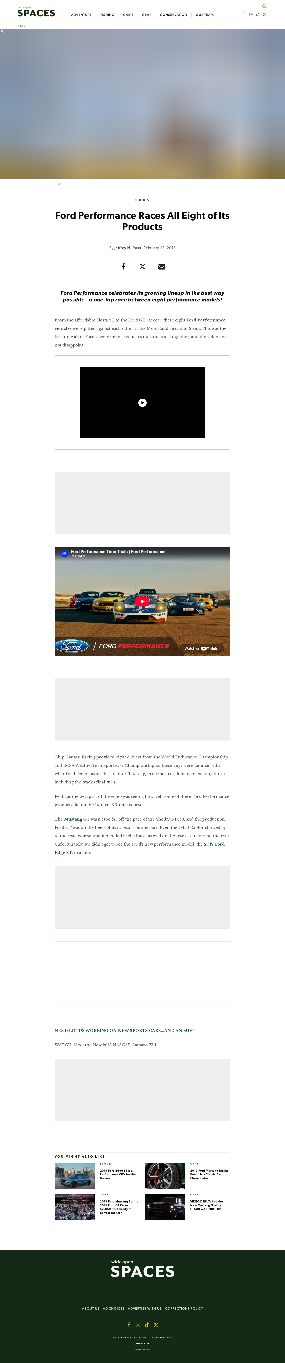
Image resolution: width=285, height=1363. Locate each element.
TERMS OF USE (142, 1344)
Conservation (173, 15)
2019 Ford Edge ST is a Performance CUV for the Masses (118, 1174)
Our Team (205, 15)
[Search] (264, 6)
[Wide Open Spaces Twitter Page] (264, 14)
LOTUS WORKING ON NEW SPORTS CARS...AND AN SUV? (131, 1030)
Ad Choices (114, 1308)
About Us (91, 1308)
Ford (57, 184)
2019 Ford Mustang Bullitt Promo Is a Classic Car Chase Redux (209, 1174)
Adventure (81, 15)
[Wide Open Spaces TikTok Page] (257, 14)
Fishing (107, 15)
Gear (146, 15)
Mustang (73, 819)
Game (128, 15)
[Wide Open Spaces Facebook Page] (243, 14)
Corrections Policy (184, 1308)
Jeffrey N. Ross (128, 248)
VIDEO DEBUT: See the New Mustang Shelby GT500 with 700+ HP (206, 1205)
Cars (21, 26)
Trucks (106, 1164)
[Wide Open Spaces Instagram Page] (250, 14)
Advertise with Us (145, 1308)
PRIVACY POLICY (142, 1349)
